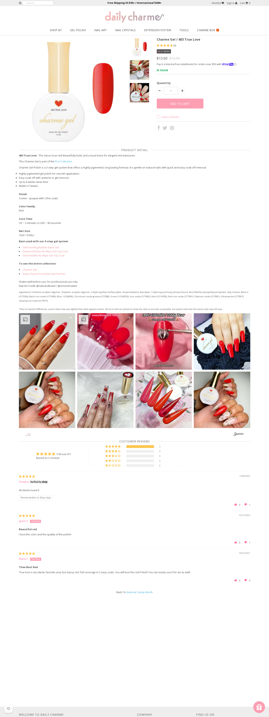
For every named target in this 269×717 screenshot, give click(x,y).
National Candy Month (139, 592)
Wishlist (217, 3)
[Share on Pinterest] (172, 129)
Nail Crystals (125, 30)
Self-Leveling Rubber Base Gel (41, 247)
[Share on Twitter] (164, 129)
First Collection (63, 161)
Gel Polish (78, 30)
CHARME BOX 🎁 (208, 30)
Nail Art (100, 30)
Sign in (231, 3)
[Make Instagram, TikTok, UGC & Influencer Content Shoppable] (239, 434)
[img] (27, 476)
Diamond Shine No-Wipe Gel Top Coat (45, 251)
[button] (165, 45)
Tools (184, 30)
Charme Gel (30, 269)
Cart (245, 3)
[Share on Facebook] (159, 129)
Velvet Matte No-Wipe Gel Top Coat (43, 255)
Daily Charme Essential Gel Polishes (44, 274)
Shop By (56, 30)
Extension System (157, 30)
